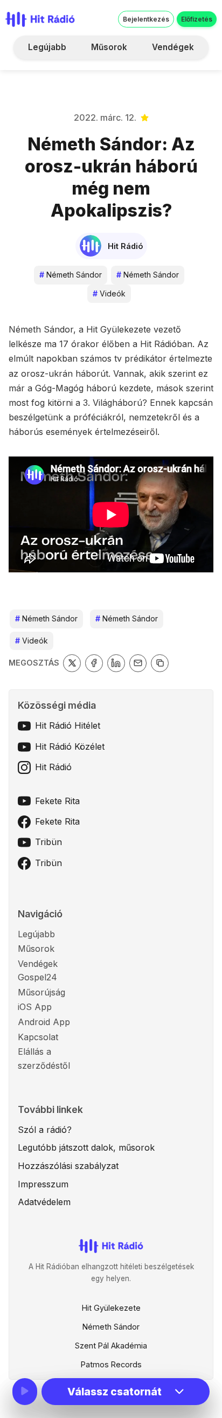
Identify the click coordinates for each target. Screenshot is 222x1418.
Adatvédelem (44, 1201)
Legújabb (47, 47)
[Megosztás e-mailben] (138, 663)
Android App (44, 1021)
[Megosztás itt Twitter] (72, 663)
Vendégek (173, 47)
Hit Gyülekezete (111, 1307)
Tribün (48, 841)
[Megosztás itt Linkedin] (116, 663)
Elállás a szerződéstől (44, 1058)
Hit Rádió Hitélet (67, 725)
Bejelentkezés (146, 19)
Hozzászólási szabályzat (68, 1165)
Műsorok (109, 47)
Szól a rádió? (45, 1129)
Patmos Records (111, 1364)
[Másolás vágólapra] (160, 663)
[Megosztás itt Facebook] (94, 663)
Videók (109, 293)
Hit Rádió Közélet (70, 746)
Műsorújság (41, 992)
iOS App (35, 1006)
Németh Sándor (70, 274)
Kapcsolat (38, 1037)
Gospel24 (37, 977)
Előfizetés (196, 19)
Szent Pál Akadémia (111, 1345)
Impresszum (43, 1184)
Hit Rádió (53, 767)
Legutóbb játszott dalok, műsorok (86, 1147)
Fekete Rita (57, 801)
